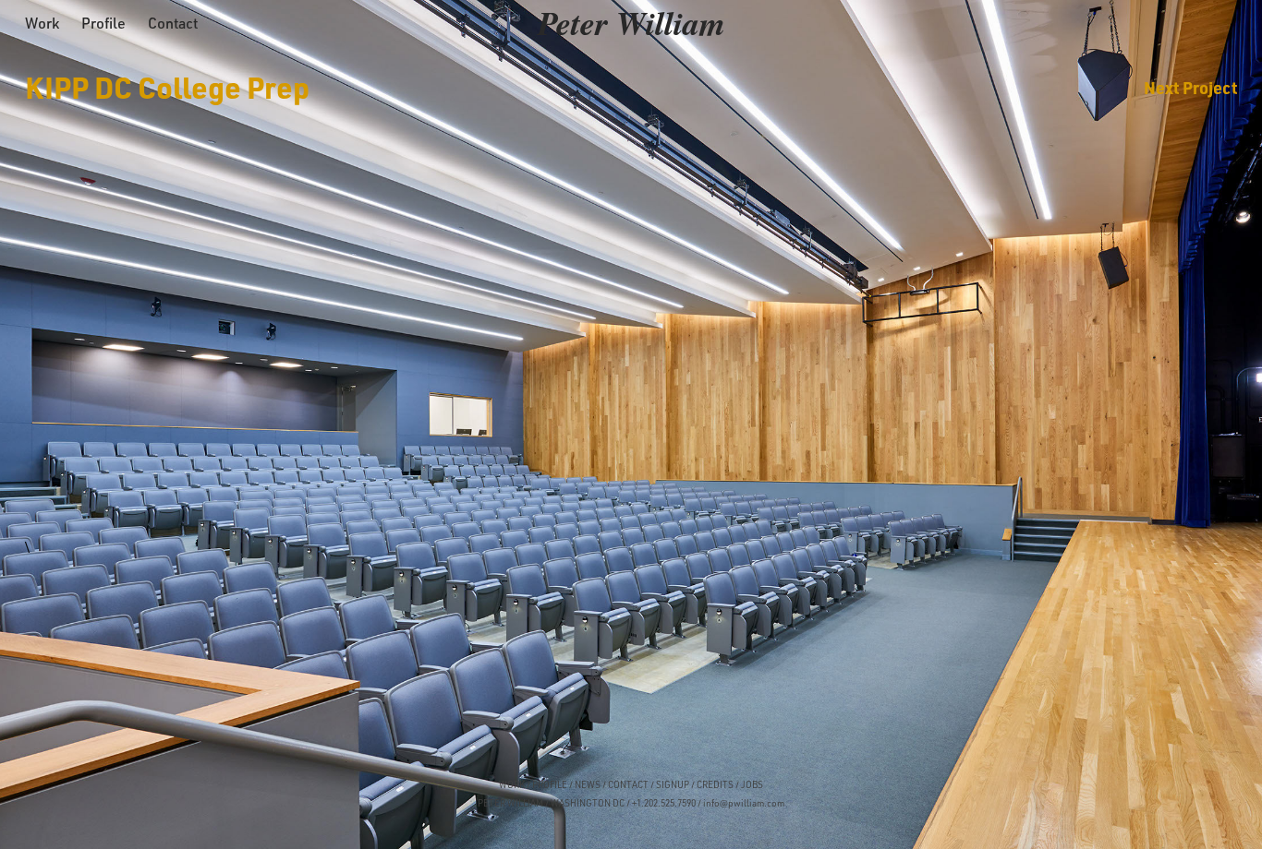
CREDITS (714, 784)
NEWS (588, 784)
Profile (103, 23)
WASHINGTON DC (588, 802)
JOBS (752, 784)
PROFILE (549, 784)
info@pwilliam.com (743, 802)
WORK (512, 784)
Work (42, 23)
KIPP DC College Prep (167, 87)
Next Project (1190, 87)
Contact (173, 23)
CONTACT (628, 784)
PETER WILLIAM (510, 802)
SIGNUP (672, 784)
